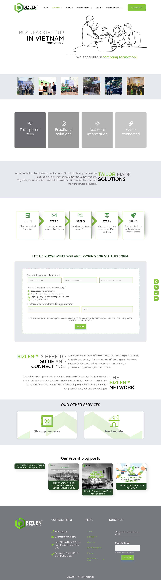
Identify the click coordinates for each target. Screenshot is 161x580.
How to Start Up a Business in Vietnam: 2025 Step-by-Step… (30, 466)
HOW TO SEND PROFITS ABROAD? (132, 486)
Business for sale (113, 7)
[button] (17, 86)
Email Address (122, 543)
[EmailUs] (156, 298)
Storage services (47, 431)
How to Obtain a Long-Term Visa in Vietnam (97, 492)
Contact (99, 7)
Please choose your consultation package (47, 288)
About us (70, 7)
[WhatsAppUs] (156, 287)
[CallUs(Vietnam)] (156, 293)
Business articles (84, 7)
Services (56, 7)
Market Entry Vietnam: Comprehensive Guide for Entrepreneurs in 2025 (64, 485)
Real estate (114, 431)
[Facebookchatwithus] (156, 281)
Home (46, 7)
